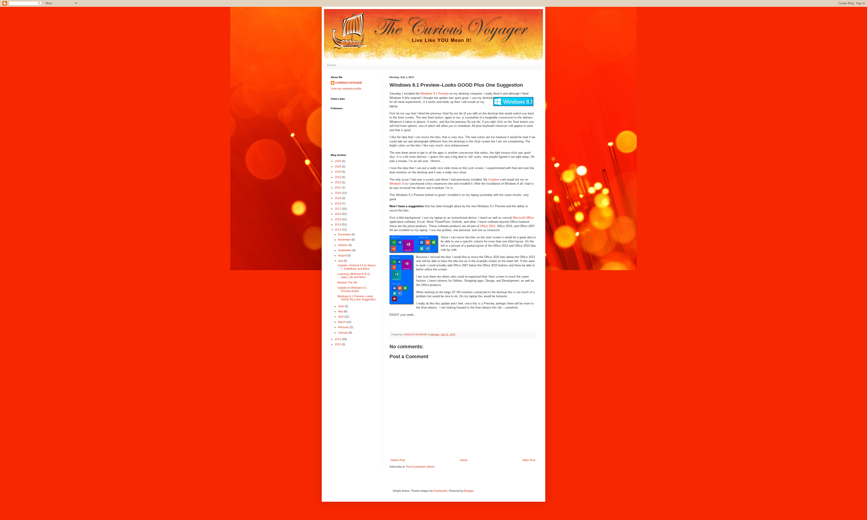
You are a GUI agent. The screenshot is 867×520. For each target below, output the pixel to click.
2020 (338, 193)
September (345, 250)
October (343, 245)
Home (331, 65)
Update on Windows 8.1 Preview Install (352, 289)
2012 (338, 339)
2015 (338, 219)
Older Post (528, 460)
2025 (338, 166)
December (345, 234)
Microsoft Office (523, 217)
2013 (338, 229)
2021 (338, 187)
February (344, 327)
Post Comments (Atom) (420, 466)
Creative (493, 179)
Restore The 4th (347, 282)
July (341, 260)
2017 (338, 208)
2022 (338, 182)
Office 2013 (487, 226)
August (342, 255)
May (341, 311)
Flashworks (440, 490)
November (345, 239)
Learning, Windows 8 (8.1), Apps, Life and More (354, 275)
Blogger (469, 490)
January (343, 332)
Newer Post (398, 460)
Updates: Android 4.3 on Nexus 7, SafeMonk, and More (357, 267)
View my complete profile (346, 88)
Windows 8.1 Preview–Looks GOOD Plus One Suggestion (357, 298)
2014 (338, 224)
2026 (338, 161)
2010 (338, 344)
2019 (338, 198)
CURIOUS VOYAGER (348, 82)
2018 (338, 203)
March (342, 322)
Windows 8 (396, 183)
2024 (338, 171)
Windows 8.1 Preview (435, 93)
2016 (338, 214)
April (341, 316)
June (341, 306)
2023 (338, 177)
